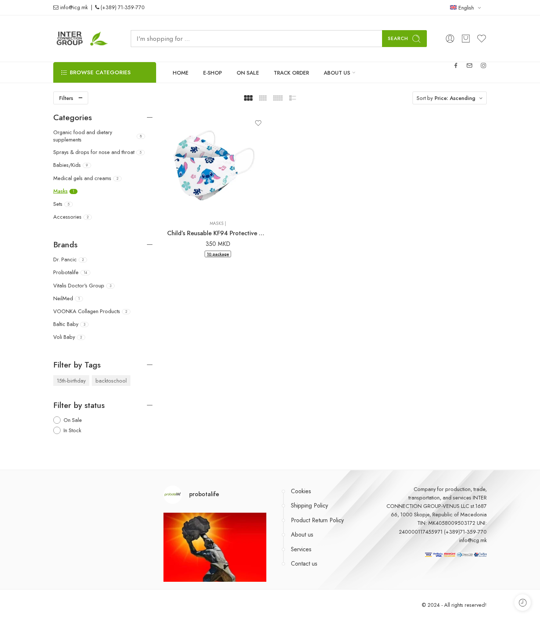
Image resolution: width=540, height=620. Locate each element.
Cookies (301, 491)
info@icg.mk (73, 7)
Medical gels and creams (85, 178)
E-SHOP (212, 72)
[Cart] (466, 38)
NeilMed (66, 298)
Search (398, 38)
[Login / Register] (450, 38)
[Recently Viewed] (522, 602)
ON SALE (248, 72)
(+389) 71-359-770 (122, 7)
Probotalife (70, 272)
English (466, 7)
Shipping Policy (309, 505)
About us (302, 534)
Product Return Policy (317, 520)
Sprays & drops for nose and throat (97, 152)
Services (301, 549)
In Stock (72, 430)
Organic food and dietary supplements (97, 136)
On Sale (73, 420)
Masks (217, 223)
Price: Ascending (455, 98)
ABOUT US (337, 72)
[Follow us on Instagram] (483, 65)
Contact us (304, 563)
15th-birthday (71, 380)
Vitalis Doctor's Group (82, 285)
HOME (180, 72)
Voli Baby (67, 337)
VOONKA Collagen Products (90, 311)
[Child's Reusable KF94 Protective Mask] (218, 164)
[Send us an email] (469, 65)
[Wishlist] (258, 123)
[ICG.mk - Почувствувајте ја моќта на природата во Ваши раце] (82, 38)
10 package (218, 254)
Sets (61, 204)
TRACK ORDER (291, 72)
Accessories (71, 217)
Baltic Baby (69, 324)
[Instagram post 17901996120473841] (214, 564)
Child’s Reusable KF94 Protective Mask (218, 233)
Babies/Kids (70, 165)
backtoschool (111, 380)
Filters (66, 98)
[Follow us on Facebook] (456, 65)
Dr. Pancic (68, 259)
